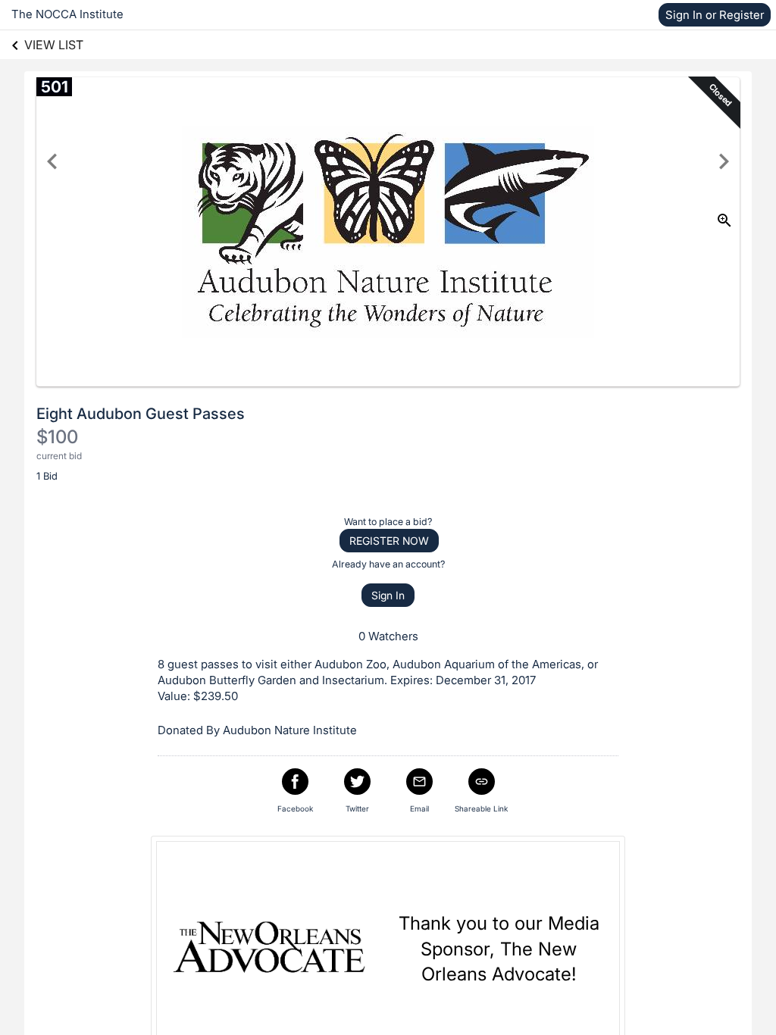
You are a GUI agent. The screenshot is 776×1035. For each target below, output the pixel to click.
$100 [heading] (57, 437)
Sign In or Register (714, 15)
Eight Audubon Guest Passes (140, 414)
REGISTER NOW (389, 540)
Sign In (388, 595)
